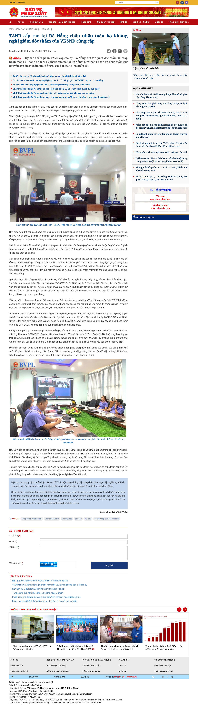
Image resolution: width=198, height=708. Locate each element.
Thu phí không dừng (61, 706)
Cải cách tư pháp (106, 22)
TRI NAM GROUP (17, 706)
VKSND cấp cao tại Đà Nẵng (106, 519)
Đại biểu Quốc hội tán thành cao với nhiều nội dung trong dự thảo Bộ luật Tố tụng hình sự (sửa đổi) (161, 160)
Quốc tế (159, 22)
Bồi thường (67, 519)
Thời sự (20, 22)
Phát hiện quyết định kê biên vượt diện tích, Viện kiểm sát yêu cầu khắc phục (46, 597)
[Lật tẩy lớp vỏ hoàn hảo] (160, 49)
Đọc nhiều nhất (143, 88)
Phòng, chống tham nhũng (96, 660)
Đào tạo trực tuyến (80, 706)
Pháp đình (86, 22)
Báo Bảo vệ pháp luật (144, 217)
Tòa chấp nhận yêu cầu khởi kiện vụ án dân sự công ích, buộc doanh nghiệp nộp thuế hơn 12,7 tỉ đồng (161, 115)
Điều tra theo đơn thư (58, 671)
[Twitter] (125, 51)
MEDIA (137, 30)
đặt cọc (78, 519)
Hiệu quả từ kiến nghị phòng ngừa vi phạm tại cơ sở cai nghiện (40, 581)
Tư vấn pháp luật (91, 666)
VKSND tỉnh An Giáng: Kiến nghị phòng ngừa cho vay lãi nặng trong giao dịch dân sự (49, 585)
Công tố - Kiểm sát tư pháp (62, 22)
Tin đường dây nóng (164, 660)
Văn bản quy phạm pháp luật (160, 197)
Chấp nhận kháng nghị (32, 519)
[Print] (109, 51)
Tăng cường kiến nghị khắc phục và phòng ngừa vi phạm (37, 593)
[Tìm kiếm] (157, 2)
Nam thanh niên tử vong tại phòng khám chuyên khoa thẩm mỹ (161, 135)
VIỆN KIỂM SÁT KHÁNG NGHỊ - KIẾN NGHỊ (30, 29)
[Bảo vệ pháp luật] (30, 12)
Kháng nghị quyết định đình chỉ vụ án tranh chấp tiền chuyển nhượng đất (44, 601)
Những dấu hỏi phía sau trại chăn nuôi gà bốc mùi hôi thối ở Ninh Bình (161, 169)
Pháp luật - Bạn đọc (179, 22)
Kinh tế (123, 22)
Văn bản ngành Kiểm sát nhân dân (160, 206)
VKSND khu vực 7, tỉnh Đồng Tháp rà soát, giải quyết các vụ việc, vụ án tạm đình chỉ (161, 178)
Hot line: (121, 677)
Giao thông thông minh (38, 706)
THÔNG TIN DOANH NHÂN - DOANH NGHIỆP (34, 609)
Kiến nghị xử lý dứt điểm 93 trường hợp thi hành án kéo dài (38, 589)
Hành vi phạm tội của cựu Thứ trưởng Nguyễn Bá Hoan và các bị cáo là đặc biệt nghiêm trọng (161, 144)
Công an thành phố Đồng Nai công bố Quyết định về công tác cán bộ (161, 105)
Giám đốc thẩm (52, 519)
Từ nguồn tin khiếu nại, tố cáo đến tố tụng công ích (161, 152)
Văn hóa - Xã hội (141, 22)
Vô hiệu (88, 519)
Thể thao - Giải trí (163, 671)
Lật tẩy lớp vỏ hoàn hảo (146, 68)
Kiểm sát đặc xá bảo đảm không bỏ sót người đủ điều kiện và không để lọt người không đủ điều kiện (161, 126)
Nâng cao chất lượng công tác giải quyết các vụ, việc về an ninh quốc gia (160, 77)
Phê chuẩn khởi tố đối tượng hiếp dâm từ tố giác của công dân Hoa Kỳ (161, 96)
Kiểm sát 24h (36, 22)
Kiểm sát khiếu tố (19, 671)
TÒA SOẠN (33, 677)
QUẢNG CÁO (59, 677)
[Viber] (120, 51)
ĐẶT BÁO (85, 677)
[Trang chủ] (12, 676)
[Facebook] (114, 51)
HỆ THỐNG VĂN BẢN (160, 190)
